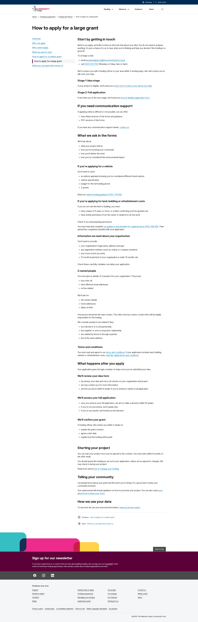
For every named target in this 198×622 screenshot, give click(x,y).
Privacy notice (37, 609)
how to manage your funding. (106, 469)
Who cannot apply (40, 48)
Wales (34, 601)
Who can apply (38, 43)
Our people (112, 590)
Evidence (138, 9)
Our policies (113, 609)
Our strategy (112, 594)
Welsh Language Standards (97, 609)
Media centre (142, 594)
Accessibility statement (64, 609)
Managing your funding (86, 597)
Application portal (84, 601)
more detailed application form (136, 98)
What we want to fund (42, 52)
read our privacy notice (129, 507)
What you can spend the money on (47, 65)
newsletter (109, 564)
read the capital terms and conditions (122, 355)
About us (122, 9)
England (35, 590)
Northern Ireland (38, 594)
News (151, 9)
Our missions (112, 597)
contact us (124, 127)
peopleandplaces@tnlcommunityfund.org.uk (105, 60)
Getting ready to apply (86, 590)
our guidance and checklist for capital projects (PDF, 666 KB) (130, 226)
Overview (36, 39)
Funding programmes (85, 594)
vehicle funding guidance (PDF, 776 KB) (104, 194)
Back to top (159, 549)
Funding (107, 9)
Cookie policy (50, 609)
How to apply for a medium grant (46, 57)
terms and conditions (115, 352)
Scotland (35, 597)
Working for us (113, 601)
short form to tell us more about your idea (133, 86)
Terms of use (80, 609)
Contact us (142, 590)
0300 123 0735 (91, 64)
